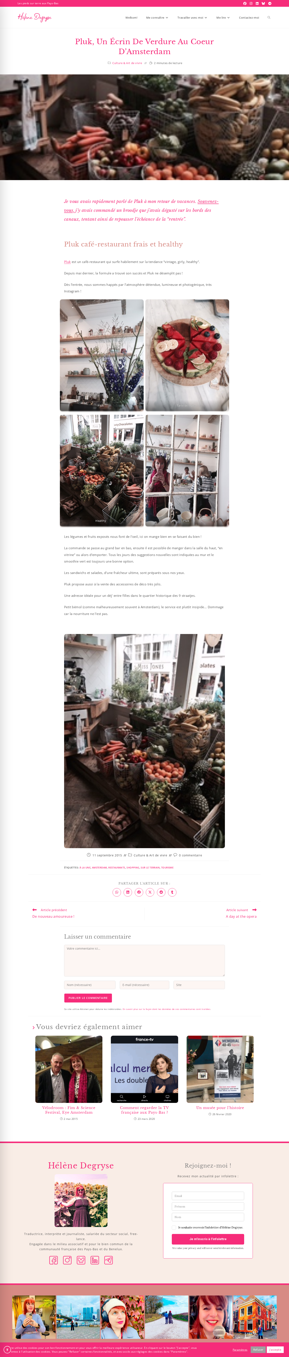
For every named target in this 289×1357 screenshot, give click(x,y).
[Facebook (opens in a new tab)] (245, 3)
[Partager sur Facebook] (139, 892)
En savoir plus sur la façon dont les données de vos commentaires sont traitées (166, 1009)
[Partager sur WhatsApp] (117, 892)
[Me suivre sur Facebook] (53, 1260)
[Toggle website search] (269, 17)
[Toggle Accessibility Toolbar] (7, 1350)
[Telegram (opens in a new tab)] (269, 3)
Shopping (133, 867)
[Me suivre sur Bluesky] (81, 1260)
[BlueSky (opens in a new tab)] (264, 3)
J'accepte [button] (275, 1350)
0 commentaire (190, 855)
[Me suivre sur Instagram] (67, 1260)
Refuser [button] (258, 1350)
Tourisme (167, 867)
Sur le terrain (150, 867)
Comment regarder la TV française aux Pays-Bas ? (144, 1110)
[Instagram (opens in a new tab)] (252, 3)
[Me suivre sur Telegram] (108, 1260)
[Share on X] (150, 892)
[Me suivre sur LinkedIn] (94, 1260)
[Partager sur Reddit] (161, 892)
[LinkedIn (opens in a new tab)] (258, 3)
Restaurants (116, 867)
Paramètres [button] (240, 1350)
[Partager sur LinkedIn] (128, 892)
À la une (85, 867)
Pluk (67, 262)
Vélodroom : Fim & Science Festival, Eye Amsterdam (68, 1110)
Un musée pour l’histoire (220, 1108)
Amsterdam (99, 867)
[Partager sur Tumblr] (172, 892)
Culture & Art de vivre (127, 63)
